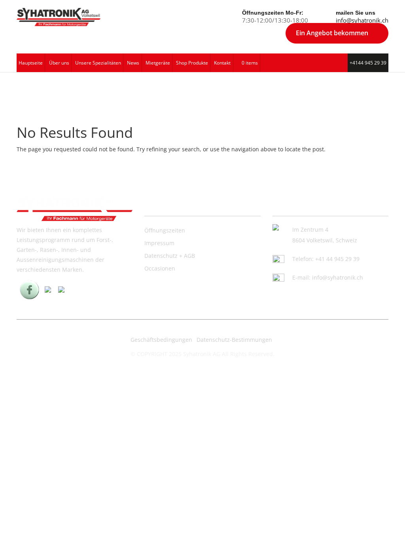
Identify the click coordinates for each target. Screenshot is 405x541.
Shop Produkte (192, 62)
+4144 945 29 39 (368, 62)
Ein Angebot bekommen (332, 33)
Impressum (159, 243)
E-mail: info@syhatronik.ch (327, 277)
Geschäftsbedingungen (161, 339)
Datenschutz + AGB (169, 255)
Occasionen (159, 268)
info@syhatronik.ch (362, 20)
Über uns (59, 62)
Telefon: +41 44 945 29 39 (326, 259)
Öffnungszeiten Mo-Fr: (272, 13)
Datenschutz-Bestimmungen (234, 339)
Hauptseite (31, 62)
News (133, 62)
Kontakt (222, 62)
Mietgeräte (158, 62)
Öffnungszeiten (164, 230)
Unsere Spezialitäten (98, 62)
